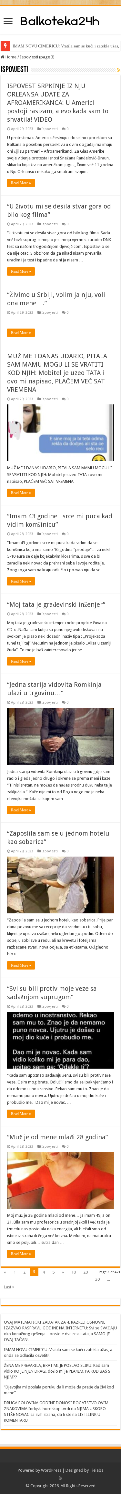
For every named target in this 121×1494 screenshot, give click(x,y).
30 (97, 1279)
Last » (9, 1287)
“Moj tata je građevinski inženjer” (56, 604)
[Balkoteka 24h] (60, 20)
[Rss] (60, 1478)
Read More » (21, 183)
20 (85, 1272)
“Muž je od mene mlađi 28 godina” (57, 1137)
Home (10, 57)
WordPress (51, 1470)
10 (73, 1272)
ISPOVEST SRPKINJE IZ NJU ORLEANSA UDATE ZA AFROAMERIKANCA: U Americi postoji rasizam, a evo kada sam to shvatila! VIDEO (57, 102)
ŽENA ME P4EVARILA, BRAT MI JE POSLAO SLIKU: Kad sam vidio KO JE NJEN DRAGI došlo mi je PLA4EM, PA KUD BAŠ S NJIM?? (57, 1371)
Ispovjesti (50, 129)
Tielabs (96, 1470)
